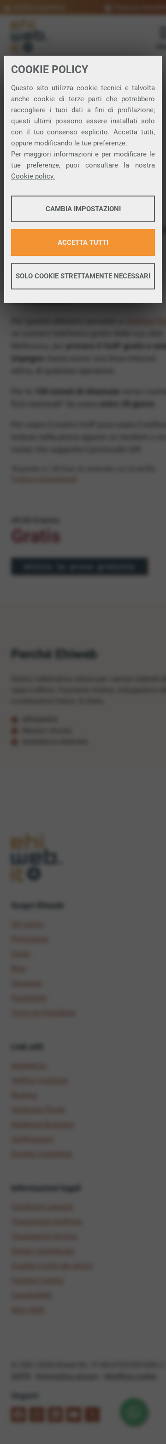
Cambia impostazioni (83, 209)
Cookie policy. (33, 176)
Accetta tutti (83, 242)
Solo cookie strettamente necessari (83, 276)
